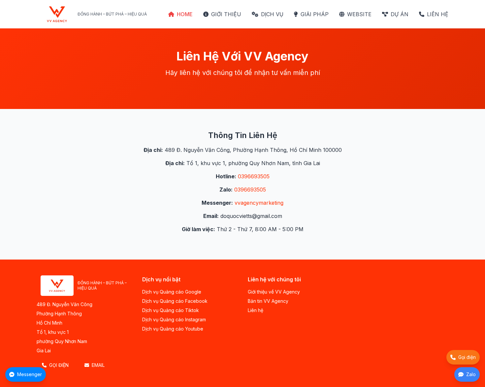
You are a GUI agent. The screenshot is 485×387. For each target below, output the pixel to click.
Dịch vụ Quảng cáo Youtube (172, 329)
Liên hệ (255, 310)
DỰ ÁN (399, 14)
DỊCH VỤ (272, 14)
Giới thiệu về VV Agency (274, 292)
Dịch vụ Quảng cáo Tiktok (170, 310)
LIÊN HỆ (437, 14)
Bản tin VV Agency (268, 301)
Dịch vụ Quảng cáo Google (171, 292)
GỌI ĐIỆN (59, 365)
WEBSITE (359, 14)
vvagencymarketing (259, 202)
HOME (185, 14)
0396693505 (254, 176)
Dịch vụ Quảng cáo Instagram (174, 319)
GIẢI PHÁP (315, 14)
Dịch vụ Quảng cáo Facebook (175, 301)
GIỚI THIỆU (226, 14)
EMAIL (98, 365)
